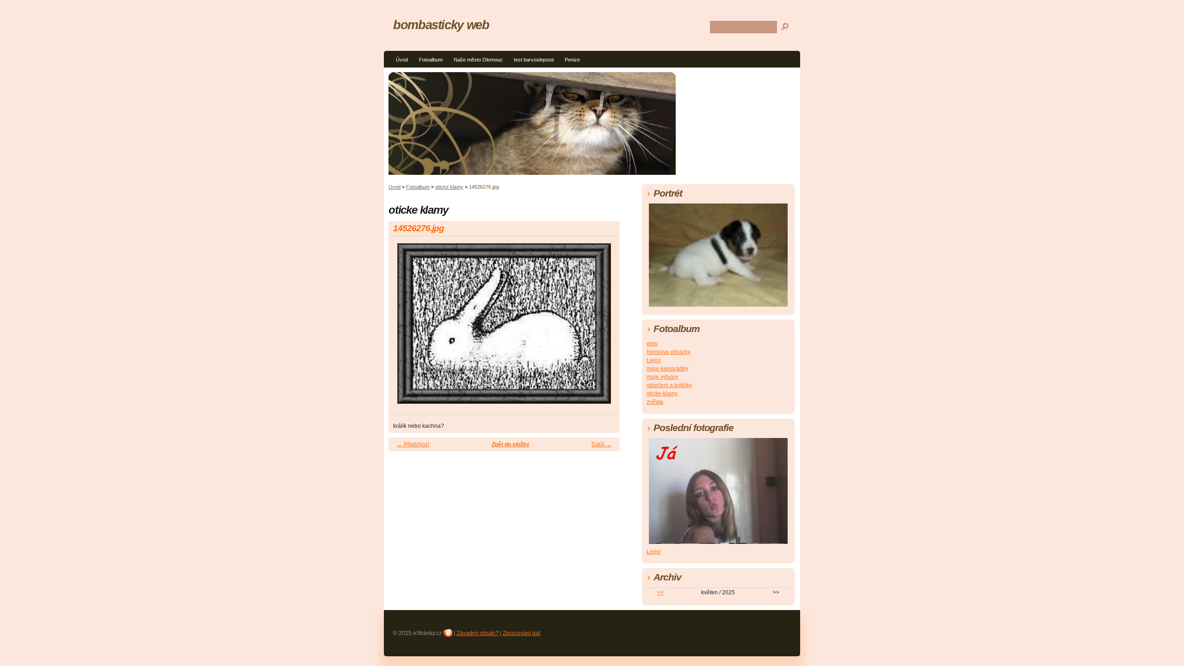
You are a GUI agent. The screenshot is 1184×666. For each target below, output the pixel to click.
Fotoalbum (431, 59)
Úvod (402, 59)
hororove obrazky (669, 352)
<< (660, 592)
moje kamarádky (667, 368)
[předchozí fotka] (403, 327)
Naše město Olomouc (478, 59)
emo (652, 343)
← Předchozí (413, 444)
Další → (601, 444)
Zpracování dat (521, 633)
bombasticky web (441, 25)
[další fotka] (604, 327)
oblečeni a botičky (669, 385)
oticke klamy (449, 187)
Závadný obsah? (477, 633)
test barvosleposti (534, 59)
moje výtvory (662, 377)
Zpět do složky (511, 444)
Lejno (654, 360)
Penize (572, 59)
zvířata (655, 402)
